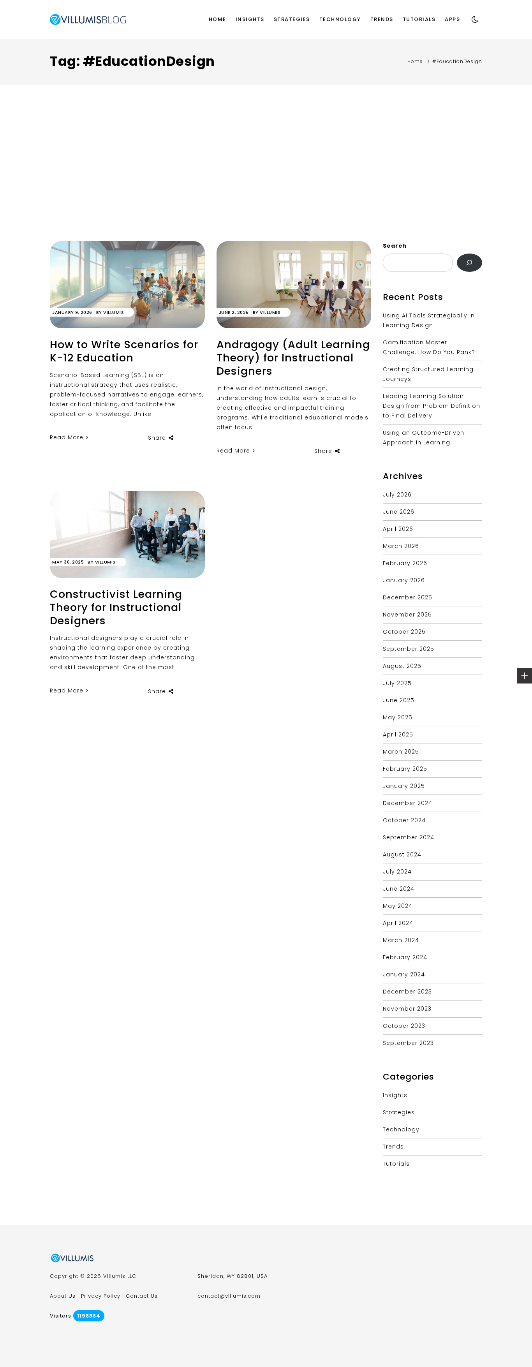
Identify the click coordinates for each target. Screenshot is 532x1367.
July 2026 (397, 495)
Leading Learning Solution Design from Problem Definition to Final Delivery (431, 405)
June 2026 (398, 512)
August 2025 (402, 666)
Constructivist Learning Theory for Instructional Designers (116, 607)
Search (395, 246)
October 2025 (404, 632)
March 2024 (401, 940)
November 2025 (407, 614)
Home (217, 19)
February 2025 (405, 769)
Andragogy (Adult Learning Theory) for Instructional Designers (293, 357)
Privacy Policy (100, 1296)
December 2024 (407, 803)
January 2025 (404, 786)
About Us (63, 1296)
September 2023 (408, 1043)
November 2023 (407, 1009)
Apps (452, 19)
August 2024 (402, 854)
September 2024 (408, 837)
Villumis (113, 312)
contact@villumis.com (229, 1296)
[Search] (469, 263)
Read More (67, 437)
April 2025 (398, 734)
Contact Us (142, 1296)
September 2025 (408, 649)
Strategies (292, 19)
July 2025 (397, 683)
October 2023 (404, 1026)
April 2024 (398, 923)
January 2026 (404, 580)
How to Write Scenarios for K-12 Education (124, 351)
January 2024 (404, 974)
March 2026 (401, 546)
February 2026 (405, 563)
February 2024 (405, 957)
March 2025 (401, 752)
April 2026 (398, 529)
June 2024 (398, 889)
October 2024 (404, 820)
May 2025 (397, 717)
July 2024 (397, 872)
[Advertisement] (266, 182)
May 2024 (397, 906)
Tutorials (419, 19)
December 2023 (407, 991)
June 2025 (398, 700)
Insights (250, 19)
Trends (381, 19)
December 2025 (407, 597)
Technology (340, 19)
